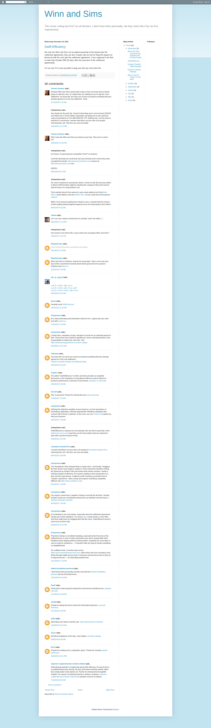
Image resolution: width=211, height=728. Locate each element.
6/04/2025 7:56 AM (58, 420)
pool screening (93, 395)
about (85, 517)
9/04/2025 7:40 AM (58, 503)
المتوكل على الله (57, 277)
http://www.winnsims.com (60, 164)
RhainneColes (56, 244)
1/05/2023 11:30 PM (59, 308)
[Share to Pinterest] (93, 75)
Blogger (116, 709)
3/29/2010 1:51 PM (58, 236)
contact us (97, 414)
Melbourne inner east (59, 433)
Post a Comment (54, 685)
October (131, 84)
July (130, 94)
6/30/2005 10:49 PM (59, 143)
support (54, 197)
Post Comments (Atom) (64, 694)
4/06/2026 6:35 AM (58, 639)
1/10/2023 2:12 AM (58, 324)
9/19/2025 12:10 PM (59, 525)
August (131, 90)
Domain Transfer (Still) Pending (134, 65)
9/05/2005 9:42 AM (58, 208)
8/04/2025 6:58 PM (58, 456)
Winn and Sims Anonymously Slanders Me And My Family (134, 54)
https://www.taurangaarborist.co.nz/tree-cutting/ (69, 343)
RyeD (53, 585)
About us (65, 266)
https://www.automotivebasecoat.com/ (65, 553)
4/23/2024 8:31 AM (58, 365)
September (132, 87)
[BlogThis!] (85, 75)
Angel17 (54, 373)
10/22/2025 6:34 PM (59, 578)
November (132, 49)
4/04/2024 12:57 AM (59, 346)
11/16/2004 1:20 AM (58, 102)
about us (62, 321)
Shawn (53, 215)
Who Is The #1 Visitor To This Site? (134, 77)
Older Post (110, 690)
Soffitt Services (68, 304)
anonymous (56, 332)
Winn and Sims (73, 14)
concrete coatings (94, 636)
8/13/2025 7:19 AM (58, 484)
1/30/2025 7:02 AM (58, 398)
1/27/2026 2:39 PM (58, 611)
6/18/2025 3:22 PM (58, 439)
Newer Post (49, 690)
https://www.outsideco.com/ (71, 481)
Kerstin (54, 392)
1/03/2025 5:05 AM (58, 384)
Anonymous (56, 315)
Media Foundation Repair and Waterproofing (69, 362)
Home (80, 690)
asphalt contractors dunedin (62, 500)
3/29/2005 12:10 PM (59, 126)
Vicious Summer (57, 89)
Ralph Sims (79, 195)
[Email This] (83, 75)
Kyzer (53, 633)
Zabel (53, 619)
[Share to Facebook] (91, 75)
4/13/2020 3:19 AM (58, 270)
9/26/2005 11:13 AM (58, 222)
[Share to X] (88, 75)
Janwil (53, 602)
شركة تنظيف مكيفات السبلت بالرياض (64, 290)
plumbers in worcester (97, 381)
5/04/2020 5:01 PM (58, 293)
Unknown (55, 354)
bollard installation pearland (62, 569)
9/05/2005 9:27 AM (58, 172)
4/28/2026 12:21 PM (59, 656)
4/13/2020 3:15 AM (58, 250)
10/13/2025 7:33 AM (59, 561)
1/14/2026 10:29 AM (59, 594)
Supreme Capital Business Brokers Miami (68, 664)
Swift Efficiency (55, 47)
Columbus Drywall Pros (60, 447)
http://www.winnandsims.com (79, 161)
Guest (53, 301)
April (130, 100)
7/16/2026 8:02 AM (58, 680)
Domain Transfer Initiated (134, 71)
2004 (128, 45)
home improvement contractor (91, 622)
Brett (53, 647)
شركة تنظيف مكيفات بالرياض (61, 285)
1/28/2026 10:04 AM (59, 625)
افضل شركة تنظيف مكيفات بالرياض (64, 288)
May (130, 97)
